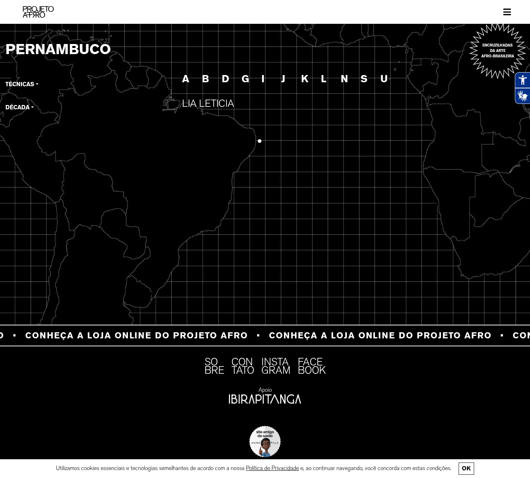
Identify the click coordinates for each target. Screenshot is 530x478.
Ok (466, 468)
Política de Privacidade (272, 468)
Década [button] (17, 107)
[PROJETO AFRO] (38, 12)
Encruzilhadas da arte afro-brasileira (497, 50)
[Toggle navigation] (507, 11)
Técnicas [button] (19, 84)
